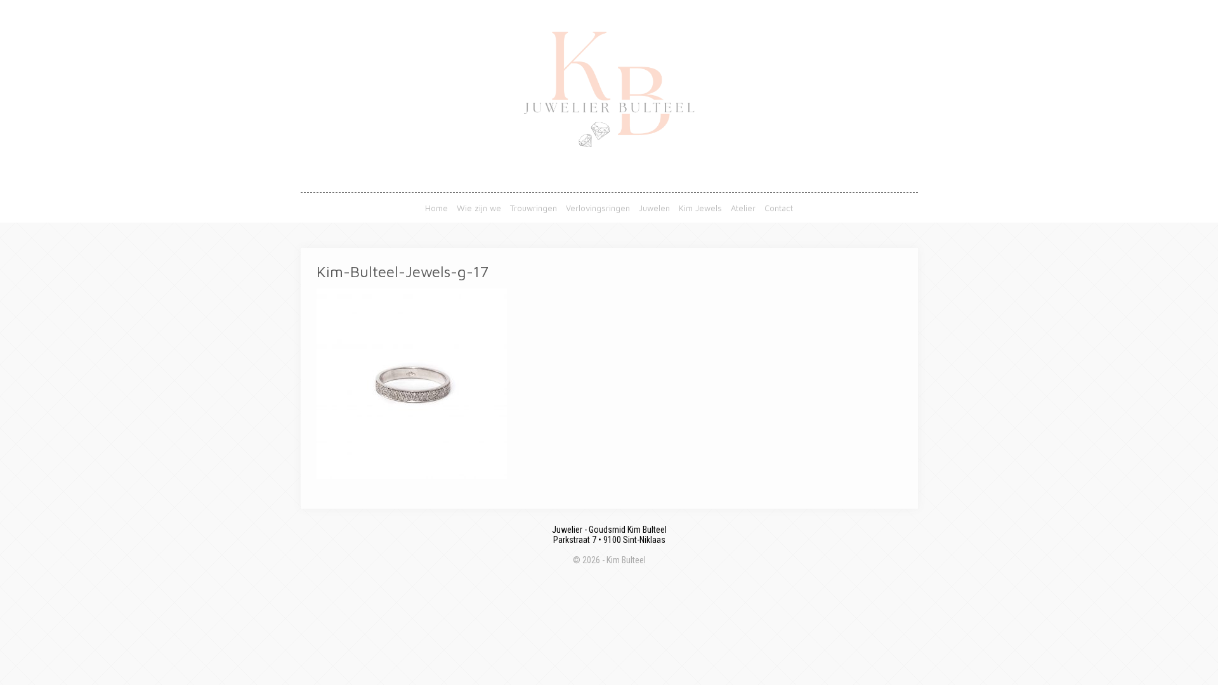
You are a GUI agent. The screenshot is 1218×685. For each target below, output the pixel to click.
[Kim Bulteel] (609, 186)
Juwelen (654, 208)
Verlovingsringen (598, 208)
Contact (778, 208)
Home (436, 208)
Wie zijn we (479, 208)
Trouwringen (533, 208)
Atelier (743, 208)
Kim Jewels (700, 208)
